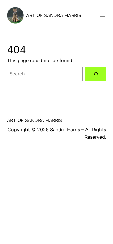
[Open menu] (102, 15)
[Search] (95, 74)
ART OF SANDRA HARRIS (53, 15)
